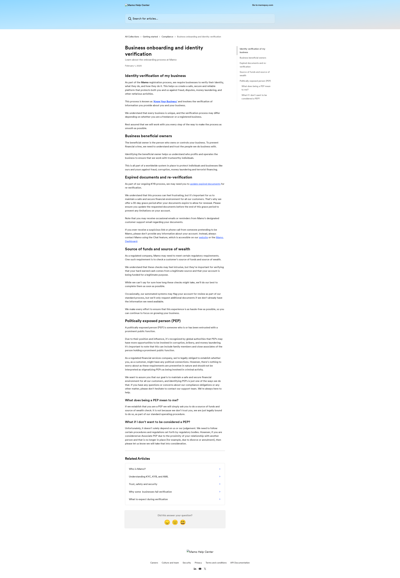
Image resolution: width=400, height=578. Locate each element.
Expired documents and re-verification (253, 65)
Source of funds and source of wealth (255, 74)
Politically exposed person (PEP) (255, 80)
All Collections (132, 36)
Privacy (198, 562)
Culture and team (170, 562)
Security (187, 562)
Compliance (167, 36)
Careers (154, 562)
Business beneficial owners (253, 57)
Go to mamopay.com (262, 5)
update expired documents (205, 183)
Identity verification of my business (252, 50)
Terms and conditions (216, 562)
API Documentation (240, 562)
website (203, 237)
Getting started (150, 36)
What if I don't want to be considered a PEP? (254, 97)
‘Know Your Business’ (165, 101)
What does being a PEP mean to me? (256, 88)
